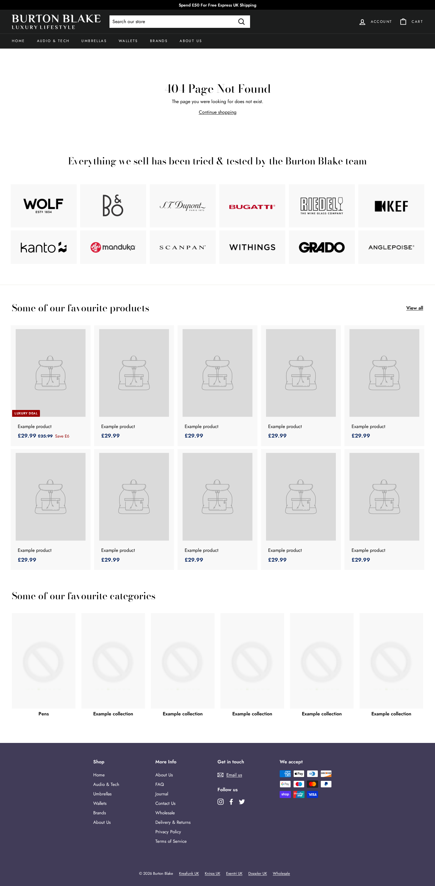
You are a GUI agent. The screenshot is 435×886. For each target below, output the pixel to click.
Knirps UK (212, 873)
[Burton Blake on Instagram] (221, 801)
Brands (159, 41)
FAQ (159, 784)
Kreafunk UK (189, 873)
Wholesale (165, 813)
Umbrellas (94, 41)
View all (414, 308)
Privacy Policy (168, 832)
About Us (191, 41)
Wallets (128, 41)
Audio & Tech (53, 41)
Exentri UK (234, 873)
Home (18, 41)
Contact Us (165, 803)
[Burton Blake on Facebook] (231, 801)
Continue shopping (217, 112)
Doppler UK (257, 873)
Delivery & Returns (173, 822)
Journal (161, 794)
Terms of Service (171, 841)
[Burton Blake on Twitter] (242, 801)
